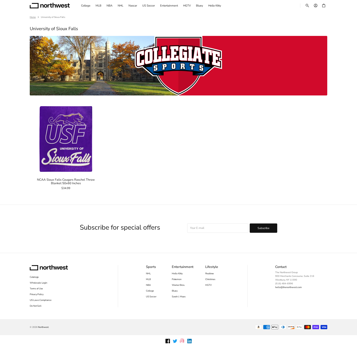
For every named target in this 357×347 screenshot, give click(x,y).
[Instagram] (182, 341)
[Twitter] (175, 341)
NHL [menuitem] (120, 5)
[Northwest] (50, 5)
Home (33, 17)
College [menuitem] (85, 5)
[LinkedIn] (189, 341)
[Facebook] (167, 341)
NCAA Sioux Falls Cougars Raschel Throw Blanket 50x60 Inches (66, 181)
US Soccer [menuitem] (148, 5)
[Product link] (66, 146)
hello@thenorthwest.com (288, 287)
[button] (307, 5)
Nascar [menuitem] (132, 5)
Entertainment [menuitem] (169, 5)
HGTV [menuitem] (187, 5)
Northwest (43, 327)
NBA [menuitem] (109, 5)
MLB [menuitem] (98, 5)
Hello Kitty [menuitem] (214, 5)
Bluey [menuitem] (199, 5)
